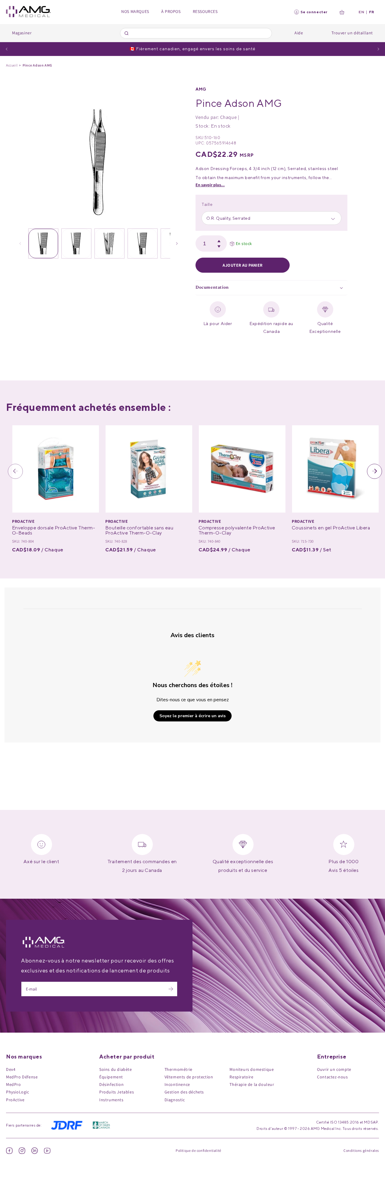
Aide (298, 33)
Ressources (205, 11)
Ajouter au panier (242, 265)
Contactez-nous (332, 1077)
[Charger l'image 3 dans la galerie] (109, 243)
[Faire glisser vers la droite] (176, 243)
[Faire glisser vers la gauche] (20, 243)
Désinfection (111, 1084)
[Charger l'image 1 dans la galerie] (43, 243)
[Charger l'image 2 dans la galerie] (76, 243)
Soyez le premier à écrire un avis (192, 715)
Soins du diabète (115, 1069)
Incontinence (177, 1084)
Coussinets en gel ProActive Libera (331, 528)
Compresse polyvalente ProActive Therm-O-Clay (237, 530)
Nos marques (135, 11)
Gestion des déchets (184, 1092)
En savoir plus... (210, 185)
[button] (271, 288)
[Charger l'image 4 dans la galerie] (142, 243)
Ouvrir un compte (334, 1069)
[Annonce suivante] (378, 49)
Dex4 (10, 1069)
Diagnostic (175, 1099)
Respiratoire (241, 1077)
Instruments (111, 1099)
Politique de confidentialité (198, 1150)
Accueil (11, 65)
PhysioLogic (17, 1092)
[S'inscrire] (170, 989)
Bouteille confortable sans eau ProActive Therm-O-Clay (139, 530)
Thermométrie (178, 1069)
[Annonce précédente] (6, 49)
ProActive (15, 1099)
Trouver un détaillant (352, 33)
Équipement (111, 1077)
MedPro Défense (22, 1077)
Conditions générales (361, 1150)
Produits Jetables (116, 1092)
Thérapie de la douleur (251, 1084)
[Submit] (127, 33)
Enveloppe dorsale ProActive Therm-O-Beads (53, 530)
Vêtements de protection (189, 1077)
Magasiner (22, 33)
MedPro (13, 1084)
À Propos (171, 11)
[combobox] (196, 33)
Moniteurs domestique (251, 1069)
